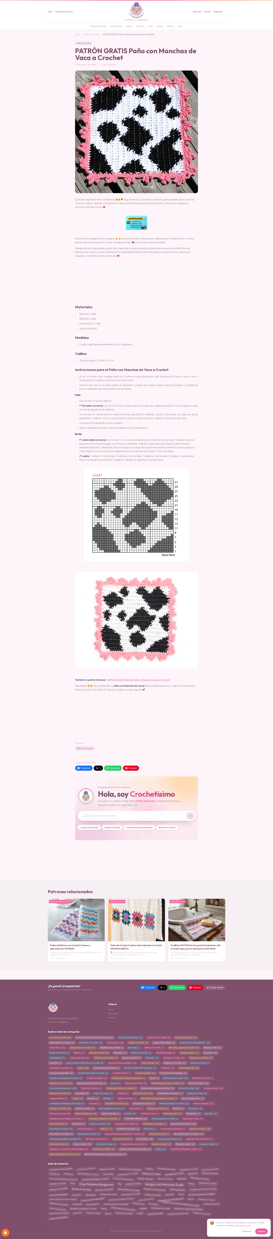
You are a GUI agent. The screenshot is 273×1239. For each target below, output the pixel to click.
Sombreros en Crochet (169, 1139)
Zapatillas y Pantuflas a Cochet (185, 1149)
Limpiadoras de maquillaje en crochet (158, 1098)
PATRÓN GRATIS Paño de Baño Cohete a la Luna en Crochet (138, 679)
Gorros (160, 26)
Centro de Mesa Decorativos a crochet (84, 1063)
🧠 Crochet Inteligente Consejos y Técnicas (105, 1154)
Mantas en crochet (60, 1108)
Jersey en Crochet (196, 1093)
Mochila (178, 1108)
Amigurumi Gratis (98, 26)
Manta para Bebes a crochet (174, 1103)
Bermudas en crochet (131, 1194)
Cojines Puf (54, 1174)
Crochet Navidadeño (58, 1194)
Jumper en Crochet (201, 1213)
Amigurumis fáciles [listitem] (89, 827)
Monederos (195, 1108)
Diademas (192, 1174)
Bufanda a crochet (140, 1053)
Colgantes (167, 1068)
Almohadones (115, 1043)
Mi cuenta (113, 1013)
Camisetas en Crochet (105, 1058)
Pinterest (133, 768)
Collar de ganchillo (188, 1068)
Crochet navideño (145, 1073)
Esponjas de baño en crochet (121, 1199)
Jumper (77, 1098)
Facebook (85, 768)
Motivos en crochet (59, 1114)
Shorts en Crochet (122, 1139)
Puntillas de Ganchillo (127, 1129)
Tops (180, 26)
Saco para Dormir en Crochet (188, 1134)
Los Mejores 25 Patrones (178, 1213)
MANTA (192, 1183)
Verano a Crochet (208, 1144)
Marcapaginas (93, 1204)
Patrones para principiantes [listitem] (139, 827)
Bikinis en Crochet (154, 1048)
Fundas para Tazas (108, 1194)
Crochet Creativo (121, 1073)
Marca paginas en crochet (111, 1108)
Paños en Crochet (85, 748)
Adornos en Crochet (185, 1037)
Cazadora (76, 1195)
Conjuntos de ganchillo (61, 1073)
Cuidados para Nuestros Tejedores (128, 1078)
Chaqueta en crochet (200, 1178)
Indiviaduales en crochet (169, 1093)
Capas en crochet (131, 1058)
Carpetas (140, 26)
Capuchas (152, 1058)
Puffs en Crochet (86, 1129)
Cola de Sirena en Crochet (106, 1068)
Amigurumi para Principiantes (194, 1043)
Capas (103, 1208)
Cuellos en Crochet (96, 1078)
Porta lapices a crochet (126, 1124)
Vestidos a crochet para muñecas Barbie (68, 1149)
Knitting (108, 1098)
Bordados (120, 1053)
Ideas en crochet (142, 1093)
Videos (160, 1149)
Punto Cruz (149, 1129)
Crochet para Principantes (173, 1073)
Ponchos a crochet (99, 1124)
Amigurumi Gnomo (138, 1043)
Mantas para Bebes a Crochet (95, 1179)
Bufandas (181, 1179)
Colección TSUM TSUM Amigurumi (139, 1068)
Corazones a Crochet (86, 1169)
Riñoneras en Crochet (88, 1134)
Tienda (207, 11)
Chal (151, 26)
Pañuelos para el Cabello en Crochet (66, 1119)
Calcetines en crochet (160, 1208)
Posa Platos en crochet (183, 1124)
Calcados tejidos (189, 1053)
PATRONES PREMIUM (135, 1119)
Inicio (50, 11)
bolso (181, 1194)
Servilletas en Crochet (96, 1139)
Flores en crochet (198, 1083)
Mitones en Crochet (157, 1108)
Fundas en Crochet (91, 1088)
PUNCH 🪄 (105, 1129)
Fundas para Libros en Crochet (121, 1088)
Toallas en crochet (59, 1144)
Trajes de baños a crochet (133, 1144)
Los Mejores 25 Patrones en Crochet (66, 1103)
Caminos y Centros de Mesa (116, 1204)
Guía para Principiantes (123, 1179)
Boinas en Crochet (59, 1053)
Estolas (115, 1083)
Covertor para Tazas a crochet (92, 1073)
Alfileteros (68, 1173)
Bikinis (191, 1199)
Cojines (83, 1068)
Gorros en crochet (188, 1088)
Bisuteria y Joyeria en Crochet (183, 1048)
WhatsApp (115, 768)
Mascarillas (136, 1108)
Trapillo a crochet (161, 1144)
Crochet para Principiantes (92, 1199)
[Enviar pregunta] (190, 816)
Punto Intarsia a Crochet (172, 1129)
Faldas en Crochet (211, 1204)
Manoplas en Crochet (143, 1103)
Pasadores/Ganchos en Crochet (104, 1119)
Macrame (94, 1103)
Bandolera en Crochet (59, 1213)
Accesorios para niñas (158, 1037)
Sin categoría (144, 1139)
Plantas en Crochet (192, 1119)
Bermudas (133, 1048)
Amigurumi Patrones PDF (154, 1189)
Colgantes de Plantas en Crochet (63, 1179)
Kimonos (93, 1098)
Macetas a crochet (58, 1183)
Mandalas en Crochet (116, 1103)
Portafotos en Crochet (154, 1124)
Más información (243, 1225)
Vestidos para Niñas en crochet (135, 1149)
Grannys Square (177, 1189)
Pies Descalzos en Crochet (164, 1119)
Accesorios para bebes (130, 1037)
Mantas (170, 26)
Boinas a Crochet (165, 1179)
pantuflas (210, 1114)
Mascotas (169, 1194)
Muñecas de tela (110, 1114)
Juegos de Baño (58, 1098)
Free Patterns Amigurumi (96, 1184)
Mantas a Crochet (151, 1173)
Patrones (197, 11)
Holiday (123, 1093)
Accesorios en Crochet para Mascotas (94, 1037)
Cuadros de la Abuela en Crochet (65, 1078)
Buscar (111, 1017)
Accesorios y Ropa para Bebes (201, 1194)
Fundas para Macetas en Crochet (157, 1088)
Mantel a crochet (84, 1108)
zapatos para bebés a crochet (64, 1154)
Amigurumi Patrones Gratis (164, 1184)
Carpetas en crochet (201, 1058)
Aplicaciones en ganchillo (130, 1169)
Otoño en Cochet (149, 1114)
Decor (154, 1078)
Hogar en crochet (103, 1093)
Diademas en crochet (61, 1083)
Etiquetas (218, 11)
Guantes (149, 1168)
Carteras (55, 1063)
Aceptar (261, 1231)
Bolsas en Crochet (81, 1189)
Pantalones (193, 1114)
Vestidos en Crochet (103, 1149)
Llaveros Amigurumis (192, 1098)
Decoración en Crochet (128, 1189)
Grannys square (213, 1088)
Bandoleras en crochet (111, 1048)
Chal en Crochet (133, 1183)
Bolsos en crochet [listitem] (167, 827)
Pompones (78, 1124)
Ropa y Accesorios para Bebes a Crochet (124, 1134)
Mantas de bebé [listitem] (112, 827)
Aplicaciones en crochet (82, 1048)
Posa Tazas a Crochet (61, 1129)
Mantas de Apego (203, 1103)
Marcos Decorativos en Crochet (63, 1199)
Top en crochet (82, 1144)
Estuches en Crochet (135, 1083)
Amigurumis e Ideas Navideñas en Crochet (181, 1204)
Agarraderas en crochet (62, 1043)
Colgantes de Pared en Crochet (203, 1189)
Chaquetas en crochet (61, 1068)
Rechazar (246, 1231)
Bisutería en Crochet (166, 1169)
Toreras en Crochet (105, 1144)
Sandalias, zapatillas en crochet (65, 1139)
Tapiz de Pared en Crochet (198, 1139)
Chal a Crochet (150, 1063)
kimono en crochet (210, 1168)
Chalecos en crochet (174, 1063)
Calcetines (210, 1053)
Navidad (129, 1114)
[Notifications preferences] (5, 1233)
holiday (143, 1208)
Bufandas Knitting (165, 1053)
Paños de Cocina (91, 34)
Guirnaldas (82, 1093)
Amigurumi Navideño (163, 1043)
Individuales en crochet (127, 1174)
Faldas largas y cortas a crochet (167, 1083)
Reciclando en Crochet (61, 1134)
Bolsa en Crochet (99, 1053)
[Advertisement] (136, 714)
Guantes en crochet (60, 1093)
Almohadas (90, 1194)
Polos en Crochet (58, 1124)
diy (119, 1183)
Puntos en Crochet (200, 1129)
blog (73, 1183)
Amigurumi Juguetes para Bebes (189, 1208)
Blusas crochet (212, 1048)
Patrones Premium (64, 11)
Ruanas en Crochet (159, 1134)
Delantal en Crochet (202, 1078)
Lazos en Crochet (126, 1098)
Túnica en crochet (185, 1144)
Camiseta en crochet (188, 1169)
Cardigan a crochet (174, 1058)
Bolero (108, 1214)
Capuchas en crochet (59, 1204)
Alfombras (77, 1204)
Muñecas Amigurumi (85, 1114)
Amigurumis (116, 26)
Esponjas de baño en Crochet (91, 1083)
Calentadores (57, 1058)
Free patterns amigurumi (63, 1088)
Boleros (79, 1053)
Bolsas (129, 26)
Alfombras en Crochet (90, 1043)
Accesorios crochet (60, 1037)
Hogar (140, 1213)
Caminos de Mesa (79, 1058)
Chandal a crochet (199, 1063)
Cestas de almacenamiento (122, 1063)
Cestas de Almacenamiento (123, 1208)
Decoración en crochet (175, 1078)
